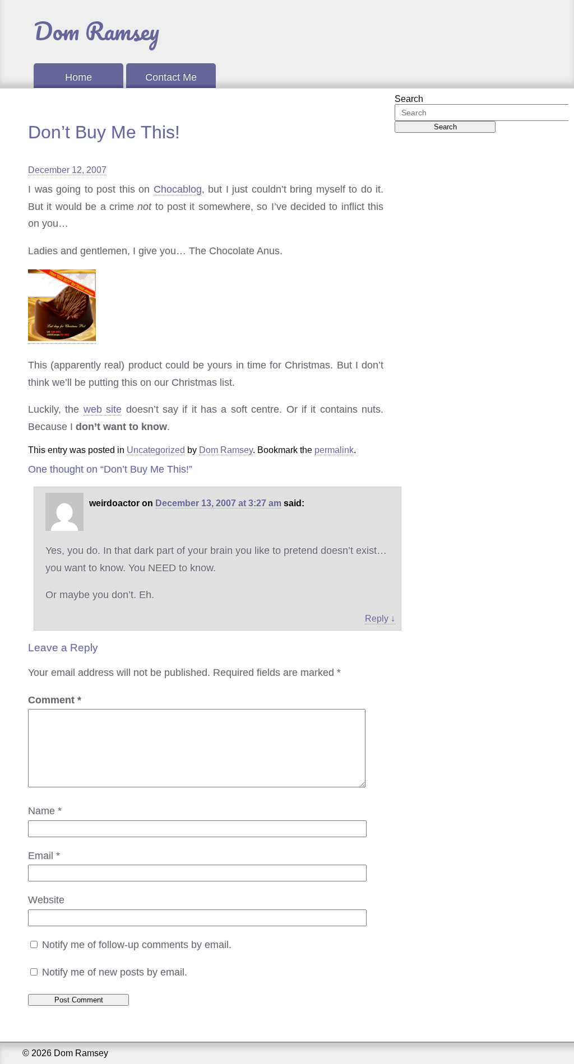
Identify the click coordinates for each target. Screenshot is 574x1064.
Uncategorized (156, 450)
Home (78, 77)
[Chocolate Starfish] (62, 338)
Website (46, 900)
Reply (380, 618)
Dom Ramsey (96, 30)
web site (103, 409)
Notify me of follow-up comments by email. (137, 944)
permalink (334, 450)
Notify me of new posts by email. (114, 972)
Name (45, 810)
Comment (54, 700)
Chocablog (178, 189)
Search (409, 99)
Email (44, 855)
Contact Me (171, 77)
